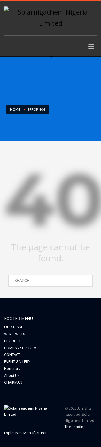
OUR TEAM (13, 326)
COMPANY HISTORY (20, 347)
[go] (86, 281)
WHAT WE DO (15, 333)
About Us (12, 375)
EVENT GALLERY (17, 361)
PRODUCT (12, 340)
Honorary (12, 368)
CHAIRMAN (13, 382)
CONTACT (12, 354)
